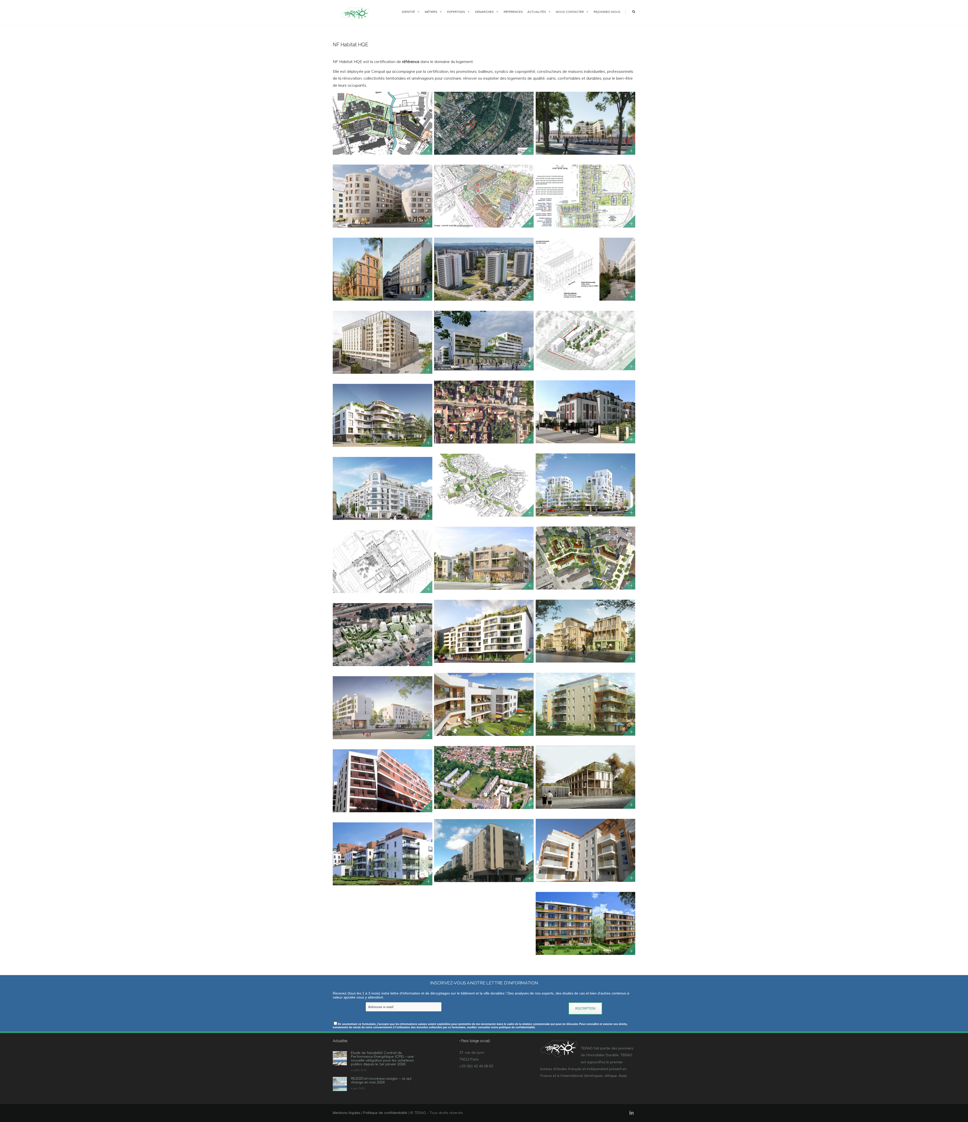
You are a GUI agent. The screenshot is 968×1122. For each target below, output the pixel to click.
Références (513, 12)
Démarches (484, 12)
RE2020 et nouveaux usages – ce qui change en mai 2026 (381, 1080)
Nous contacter (570, 12)
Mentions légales (346, 1112)
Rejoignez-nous (607, 12)
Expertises (456, 12)
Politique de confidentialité (385, 1112)
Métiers (431, 12)
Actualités (536, 12)
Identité (408, 12)
